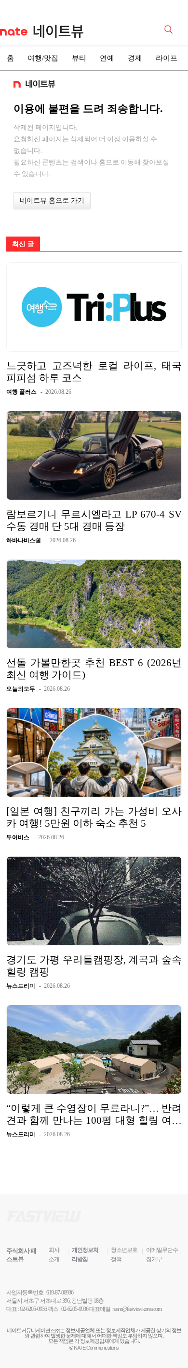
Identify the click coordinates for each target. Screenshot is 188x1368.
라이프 (166, 58)
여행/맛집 (42, 58)
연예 (107, 58)
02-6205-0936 (33, 1309)
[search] (170, 28)
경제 (135, 58)
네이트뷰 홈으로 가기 (52, 200)
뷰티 (79, 58)
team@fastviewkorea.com (137, 1309)
